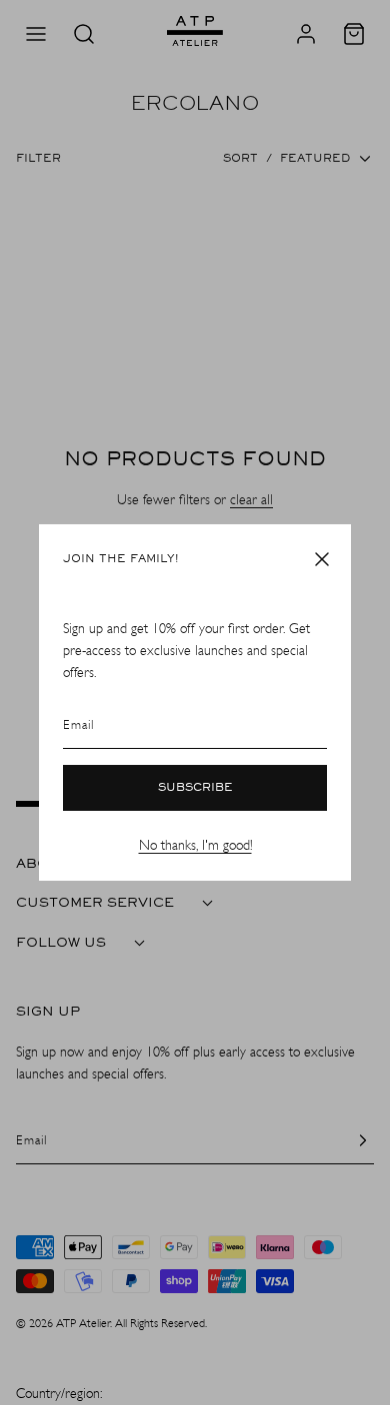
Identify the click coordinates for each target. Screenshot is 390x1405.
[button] (322, 559)
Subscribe (195, 788)
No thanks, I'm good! (195, 845)
